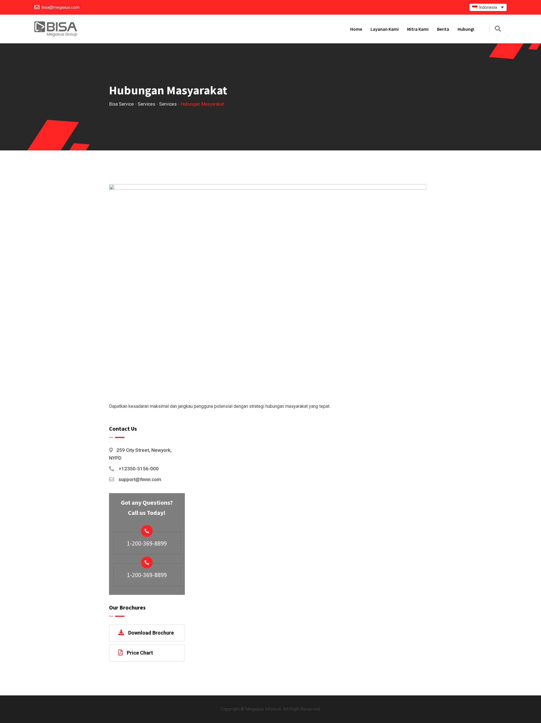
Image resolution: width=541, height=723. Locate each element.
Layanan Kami (385, 29)
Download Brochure (151, 633)
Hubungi (466, 29)
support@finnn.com (140, 479)
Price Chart (140, 653)
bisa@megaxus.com (60, 7)
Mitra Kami (418, 29)
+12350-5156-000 (139, 468)
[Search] (498, 28)
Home (356, 29)
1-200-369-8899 (147, 543)
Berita (443, 29)
